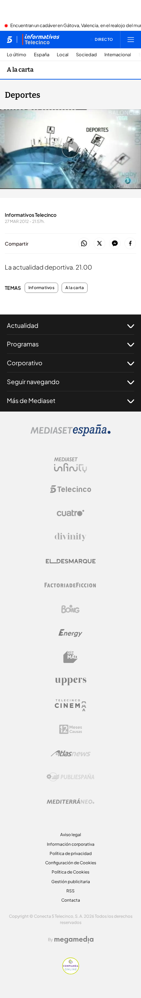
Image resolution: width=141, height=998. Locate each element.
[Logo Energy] (70, 633)
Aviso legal (70, 834)
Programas (23, 344)
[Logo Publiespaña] (70, 777)
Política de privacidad (71, 853)
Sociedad (86, 54)
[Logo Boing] (70, 609)
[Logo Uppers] (70, 681)
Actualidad (22, 325)
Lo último (16, 54)
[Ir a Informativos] (41, 39)
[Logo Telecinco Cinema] (70, 705)
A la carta (20, 69)
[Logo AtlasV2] (71, 753)
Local (62, 54)
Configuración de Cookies (70, 862)
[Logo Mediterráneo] (70, 801)
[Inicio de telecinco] (9, 39)
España (41, 54)
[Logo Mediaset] (70, 434)
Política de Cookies (70, 872)
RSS (70, 890)
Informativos (41, 288)
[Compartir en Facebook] (130, 243)
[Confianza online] (70, 972)
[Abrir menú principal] (130, 39)
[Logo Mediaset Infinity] (70, 465)
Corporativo (24, 363)
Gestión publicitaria (70, 881)
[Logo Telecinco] (70, 489)
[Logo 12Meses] (70, 729)
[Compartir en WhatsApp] (84, 243)
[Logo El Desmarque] (70, 561)
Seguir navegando (33, 381)
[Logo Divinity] (70, 537)
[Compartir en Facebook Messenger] (115, 243)
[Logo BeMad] (70, 657)
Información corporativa (70, 844)
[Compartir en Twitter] (99, 243)
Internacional (117, 54)
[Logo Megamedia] (73, 939)
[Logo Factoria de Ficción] (70, 585)
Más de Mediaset (31, 400)
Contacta (70, 900)
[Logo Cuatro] (70, 513)
